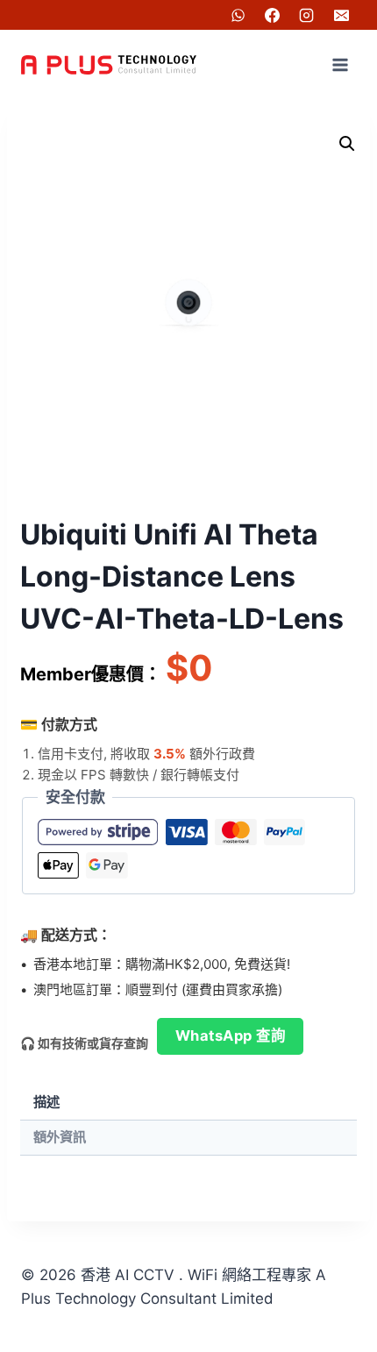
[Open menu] (340, 64)
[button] (347, 144)
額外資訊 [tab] (59, 1136)
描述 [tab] (46, 1101)
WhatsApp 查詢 (230, 1035)
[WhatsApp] (238, 15)
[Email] (341, 15)
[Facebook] (273, 15)
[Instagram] (307, 15)
